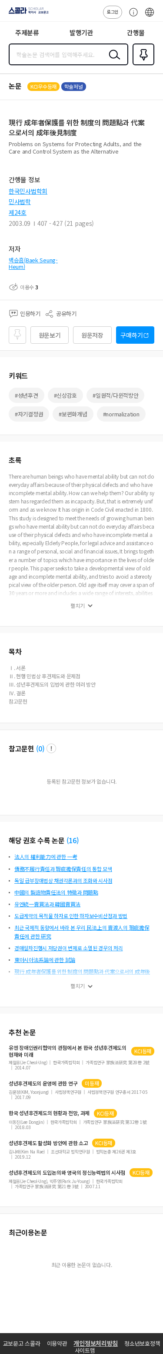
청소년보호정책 (142, 1343)
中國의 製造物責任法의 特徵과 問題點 (56, 892)
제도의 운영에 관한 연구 (43, 1083)
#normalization (121, 414)
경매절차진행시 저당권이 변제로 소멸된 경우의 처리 (68, 948)
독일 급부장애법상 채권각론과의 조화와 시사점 (63, 880)
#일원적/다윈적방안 (115, 395)
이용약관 (57, 1343)
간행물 (136, 32)
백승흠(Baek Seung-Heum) (33, 263)
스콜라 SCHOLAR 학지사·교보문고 (27, 13)
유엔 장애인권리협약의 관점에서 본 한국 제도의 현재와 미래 (67, 1051)
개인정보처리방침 (95, 1343)
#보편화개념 (73, 414)
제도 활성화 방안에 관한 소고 (48, 1143)
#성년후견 (26, 395)
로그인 (112, 11)
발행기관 (81, 32)
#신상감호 (65, 395)
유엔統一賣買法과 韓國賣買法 (47, 904)
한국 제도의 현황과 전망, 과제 (49, 1112)
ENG (149, 16)
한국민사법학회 (28, 191)
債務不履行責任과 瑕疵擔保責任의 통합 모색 (63, 868)
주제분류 (27, 32)
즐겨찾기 (141, 64)
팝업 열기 (51, 748)
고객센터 (131, 16)
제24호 (18, 212)
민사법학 (20, 201)
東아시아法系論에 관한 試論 (44, 959)
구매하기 (131, 335)
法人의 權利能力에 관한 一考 (45, 856)
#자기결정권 (29, 414)
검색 (112, 61)
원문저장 (92, 335)
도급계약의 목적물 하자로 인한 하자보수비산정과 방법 (70, 915)
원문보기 (50, 335)
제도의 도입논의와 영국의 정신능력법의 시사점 (67, 1172)
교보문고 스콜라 (21, 1343)
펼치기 (77, 606)
